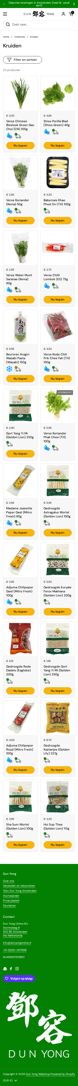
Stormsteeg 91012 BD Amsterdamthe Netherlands (15, 931)
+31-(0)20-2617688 (15, 950)
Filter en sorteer (25, 60)
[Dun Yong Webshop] (39, 14)
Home (6, 36)
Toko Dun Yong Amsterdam (20, 890)
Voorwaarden (11, 895)
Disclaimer (9, 905)
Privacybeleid (11, 900)
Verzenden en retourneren (19, 885)
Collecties (19, 36)
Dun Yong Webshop (38, 1074)
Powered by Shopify (63, 1074)
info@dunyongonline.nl (17, 942)
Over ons (8, 881)
